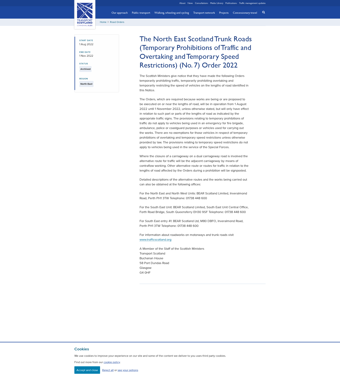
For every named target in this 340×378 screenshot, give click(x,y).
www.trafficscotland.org (155, 239)
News (190, 3)
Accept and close (87, 370)
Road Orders (117, 22)
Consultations (201, 3)
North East (86, 84)
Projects (224, 12)
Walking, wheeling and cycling (171, 12)
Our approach (120, 12)
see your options (128, 370)
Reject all (108, 370)
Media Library (216, 3)
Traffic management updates (252, 3)
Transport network (204, 12)
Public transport (141, 12)
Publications (231, 3)
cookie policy (112, 362)
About (182, 3)
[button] (263, 12)
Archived (85, 69)
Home (103, 22)
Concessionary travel (245, 12)
